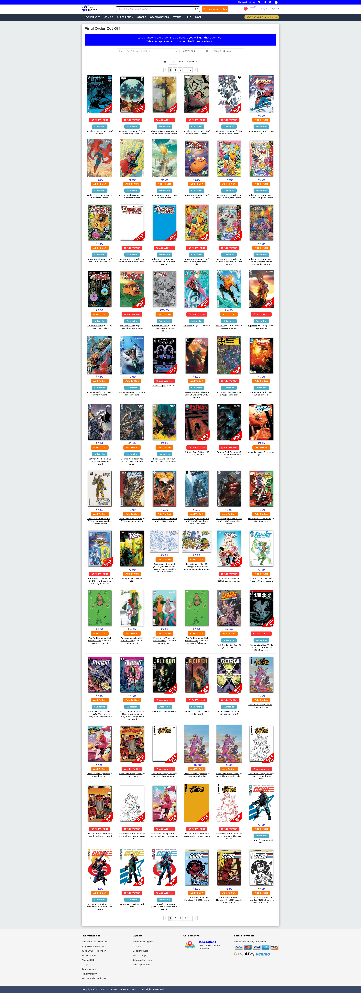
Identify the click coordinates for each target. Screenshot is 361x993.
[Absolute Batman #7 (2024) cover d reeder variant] (196, 94)
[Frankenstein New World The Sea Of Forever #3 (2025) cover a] (261, 607)
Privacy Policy (89, 973)
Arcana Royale (159, 385)
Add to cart (261, 119)
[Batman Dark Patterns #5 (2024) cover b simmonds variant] (229, 421)
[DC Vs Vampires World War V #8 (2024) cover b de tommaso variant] (197, 488)
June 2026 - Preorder (94, 950)
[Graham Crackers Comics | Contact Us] (276, 2)
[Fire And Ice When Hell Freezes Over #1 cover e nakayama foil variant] (197, 607)
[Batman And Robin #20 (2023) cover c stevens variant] (132, 421)
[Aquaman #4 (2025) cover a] (196, 288)
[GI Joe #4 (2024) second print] (132, 867)
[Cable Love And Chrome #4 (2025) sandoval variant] (132, 488)
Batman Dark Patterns (195, 452)
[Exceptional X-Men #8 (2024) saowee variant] (229, 548)
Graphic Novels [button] (159, 17)
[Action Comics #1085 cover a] (261, 94)
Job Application (141, 964)
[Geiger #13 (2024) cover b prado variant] (197, 674)
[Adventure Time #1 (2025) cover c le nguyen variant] (261, 158)
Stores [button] (141, 17)
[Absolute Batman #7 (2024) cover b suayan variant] (132, 94)
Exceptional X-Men (130, 578)
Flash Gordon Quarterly (227, 645)
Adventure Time (192, 195)
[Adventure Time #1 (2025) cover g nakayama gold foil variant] (197, 222)
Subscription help (142, 960)
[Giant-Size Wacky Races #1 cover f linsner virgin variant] (229, 743)
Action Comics (255, 131)
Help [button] (188, 17)
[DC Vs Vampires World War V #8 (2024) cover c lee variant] (229, 488)
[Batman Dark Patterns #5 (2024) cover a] (197, 421)
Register (274, 8)
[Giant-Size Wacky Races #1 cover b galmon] (100, 743)
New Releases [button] (92, 17)
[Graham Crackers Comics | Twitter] (270, 2)
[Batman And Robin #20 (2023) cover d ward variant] (164, 421)
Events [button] (177, 17)
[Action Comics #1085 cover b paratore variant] (99, 158)
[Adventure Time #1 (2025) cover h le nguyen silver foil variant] (229, 222)
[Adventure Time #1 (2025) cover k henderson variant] (132, 288)
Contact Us (139, 946)
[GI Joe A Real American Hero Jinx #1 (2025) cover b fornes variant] (229, 867)
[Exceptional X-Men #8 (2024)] (132, 548)
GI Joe (253, 840)
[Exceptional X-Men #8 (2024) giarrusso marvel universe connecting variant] (196, 541)
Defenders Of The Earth (259, 518)
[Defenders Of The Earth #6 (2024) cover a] (261, 488)
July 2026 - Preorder (93, 946)
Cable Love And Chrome (259, 452)
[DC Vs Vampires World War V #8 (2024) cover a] (164, 488)
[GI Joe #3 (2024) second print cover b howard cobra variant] (99, 867)
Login (264, 8)
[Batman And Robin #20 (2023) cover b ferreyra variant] (100, 421)
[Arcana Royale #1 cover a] (164, 355)
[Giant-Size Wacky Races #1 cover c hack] (132, 743)
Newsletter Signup (143, 941)
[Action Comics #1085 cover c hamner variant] (132, 158)
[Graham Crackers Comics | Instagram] (264, 2)
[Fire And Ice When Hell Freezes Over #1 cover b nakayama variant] (100, 607)
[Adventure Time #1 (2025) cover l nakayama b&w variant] (164, 288)
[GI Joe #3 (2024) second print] (261, 803)
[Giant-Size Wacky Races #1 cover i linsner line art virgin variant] (132, 803)
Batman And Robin (259, 392)
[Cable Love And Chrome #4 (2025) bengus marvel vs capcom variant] (100, 488)
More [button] (198, 17)
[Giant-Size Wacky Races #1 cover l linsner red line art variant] (229, 803)
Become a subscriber (215, 9)
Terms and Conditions (94, 978)
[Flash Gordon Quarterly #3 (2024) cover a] (229, 607)
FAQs (85, 964)
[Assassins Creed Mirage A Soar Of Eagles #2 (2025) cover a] (196, 355)
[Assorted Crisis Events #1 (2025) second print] (229, 355)
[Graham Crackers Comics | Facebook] (259, 2)
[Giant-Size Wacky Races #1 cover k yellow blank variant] (196, 803)
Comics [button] (108, 17)
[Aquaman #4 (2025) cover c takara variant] (261, 288)
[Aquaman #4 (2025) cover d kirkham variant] (99, 355)
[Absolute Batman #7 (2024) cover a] (99, 94)
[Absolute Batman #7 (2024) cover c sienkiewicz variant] (164, 94)
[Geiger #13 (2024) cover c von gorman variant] (229, 674)
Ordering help (140, 950)
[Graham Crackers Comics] (89, 8)
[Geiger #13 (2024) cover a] (164, 674)
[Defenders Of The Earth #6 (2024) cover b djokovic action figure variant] (100, 548)
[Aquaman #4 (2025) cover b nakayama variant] (229, 288)
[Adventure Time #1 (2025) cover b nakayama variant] (229, 158)
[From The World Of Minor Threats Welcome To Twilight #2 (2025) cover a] (100, 674)
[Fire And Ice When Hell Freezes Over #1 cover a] (261, 548)
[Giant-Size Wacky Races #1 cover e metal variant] (196, 743)
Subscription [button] (125, 17)
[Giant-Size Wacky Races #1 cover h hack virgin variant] (100, 803)
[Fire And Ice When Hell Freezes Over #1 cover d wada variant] (164, 607)
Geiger (155, 711)
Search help (139, 955)
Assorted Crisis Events (227, 392)
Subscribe (99, 126)
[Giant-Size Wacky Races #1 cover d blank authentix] (164, 743)
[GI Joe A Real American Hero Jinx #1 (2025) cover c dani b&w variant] (261, 867)
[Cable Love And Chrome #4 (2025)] (261, 421)
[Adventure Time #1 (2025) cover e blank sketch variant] (132, 222)
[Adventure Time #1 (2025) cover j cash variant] (100, 288)
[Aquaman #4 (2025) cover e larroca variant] (132, 355)
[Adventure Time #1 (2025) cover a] (197, 158)
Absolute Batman (94, 131)
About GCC (88, 960)
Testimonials (89, 969)
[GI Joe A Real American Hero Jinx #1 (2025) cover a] (197, 867)
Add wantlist (101, 120)
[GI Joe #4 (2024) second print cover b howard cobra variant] (164, 867)
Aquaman (187, 326)
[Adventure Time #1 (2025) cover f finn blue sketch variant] (164, 222)
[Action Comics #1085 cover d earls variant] (164, 158)
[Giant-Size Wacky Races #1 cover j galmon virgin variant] (164, 803)
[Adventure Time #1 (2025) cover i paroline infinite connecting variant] (261, 222)
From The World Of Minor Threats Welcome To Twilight (99, 714)
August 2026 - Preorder (95, 941)
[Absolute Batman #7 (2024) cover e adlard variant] (229, 94)
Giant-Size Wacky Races (260, 704)
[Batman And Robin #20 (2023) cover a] (261, 355)
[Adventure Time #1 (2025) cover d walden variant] (100, 222)
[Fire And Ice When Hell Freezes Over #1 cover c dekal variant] (132, 607)
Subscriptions (89, 955)
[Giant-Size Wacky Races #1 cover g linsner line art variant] (261, 743)
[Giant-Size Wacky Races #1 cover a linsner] (261, 674)
